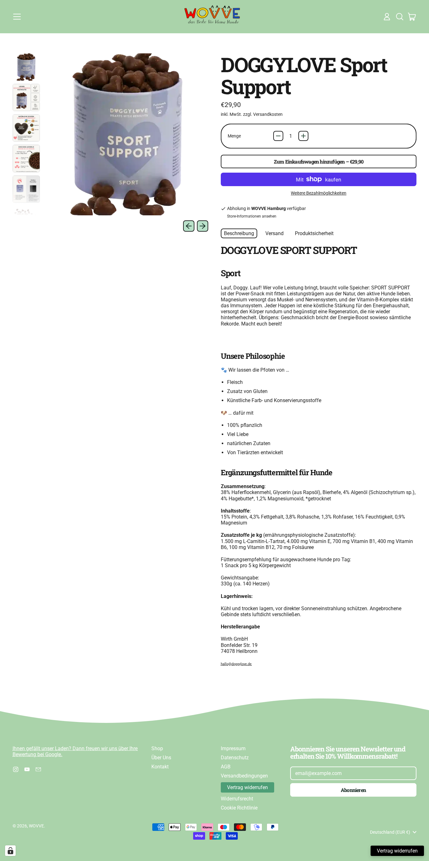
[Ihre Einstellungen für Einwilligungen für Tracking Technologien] (10, 850)
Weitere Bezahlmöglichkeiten (318, 193)
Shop (157, 748)
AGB (226, 767)
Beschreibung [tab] (239, 233)
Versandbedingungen (244, 776)
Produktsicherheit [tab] (314, 233)
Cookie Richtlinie (239, 808)
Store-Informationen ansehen (251, 216)
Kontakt (160, 767)
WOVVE (36, 825)
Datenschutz (235, 758)
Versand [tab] (274, 233)
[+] (303, 136)
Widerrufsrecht (237, 799)
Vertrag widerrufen (247, 787)
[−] (278, 136)
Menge (234, 135)
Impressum (233, 748)
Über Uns (161, 758)
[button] (399, 16)
